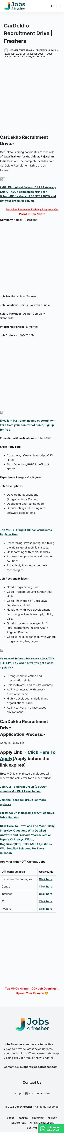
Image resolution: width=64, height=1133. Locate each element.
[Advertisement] (32, 97)
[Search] (52, 6)
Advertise (38, 1118)
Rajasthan (38, 56)
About (10, 1118)
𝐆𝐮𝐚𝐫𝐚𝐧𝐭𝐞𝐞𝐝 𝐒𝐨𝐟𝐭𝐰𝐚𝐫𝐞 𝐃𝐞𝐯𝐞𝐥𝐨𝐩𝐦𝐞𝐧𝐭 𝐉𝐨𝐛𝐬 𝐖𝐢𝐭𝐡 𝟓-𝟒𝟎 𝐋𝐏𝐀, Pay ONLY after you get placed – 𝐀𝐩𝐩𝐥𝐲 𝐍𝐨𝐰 (28, 663)
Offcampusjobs (22, 56)
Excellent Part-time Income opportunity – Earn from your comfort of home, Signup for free (27, 425)
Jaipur (7, 56)
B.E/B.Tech (21, 54)
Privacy (52, 1118)
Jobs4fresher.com (16, 1044)
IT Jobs (49, 54)
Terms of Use (18, 1123)
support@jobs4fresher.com (32, 1093)
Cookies (23, 1118)
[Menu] (58, 6)
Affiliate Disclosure (42, 1123)
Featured (9, 54)
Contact (32, 1128)
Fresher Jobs (36, 54)
